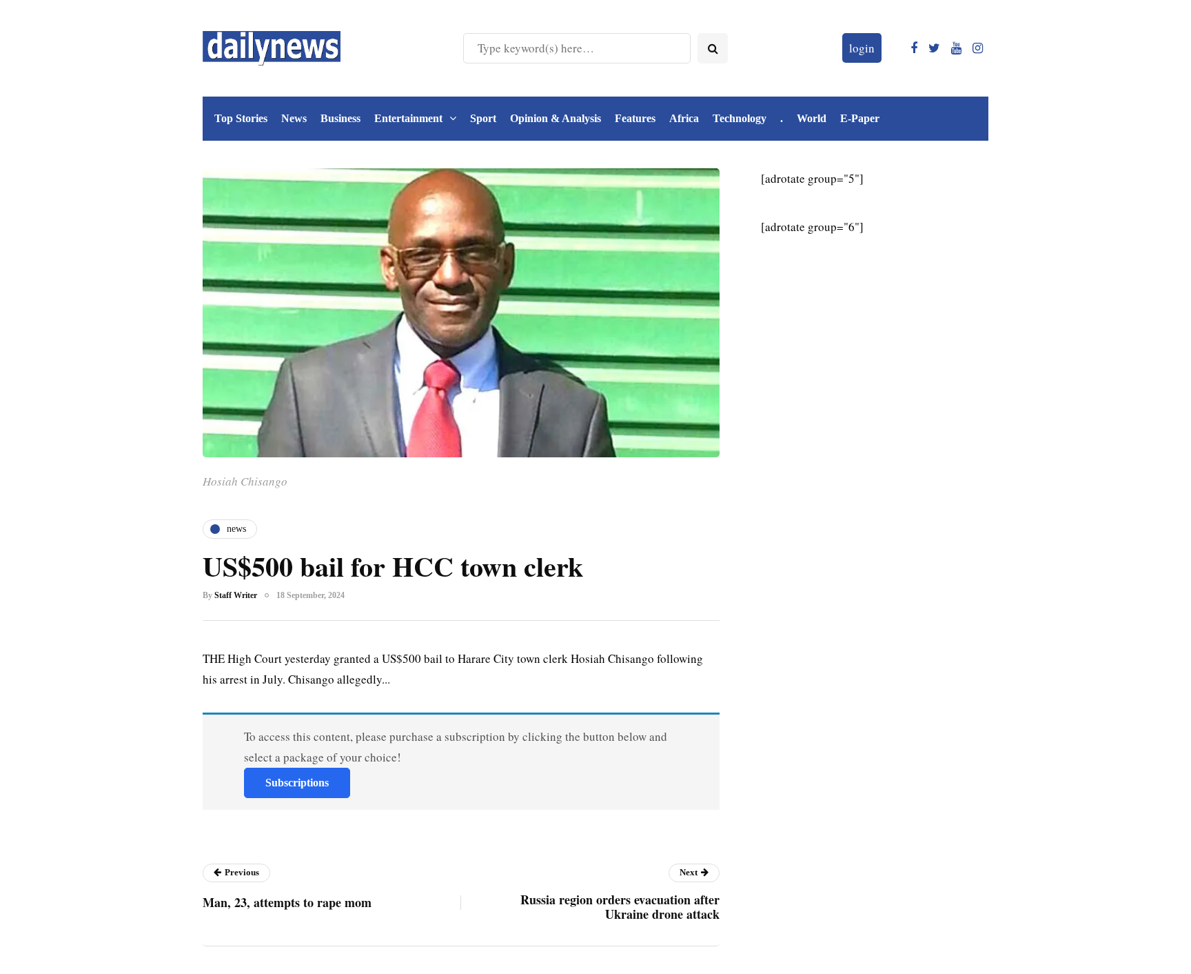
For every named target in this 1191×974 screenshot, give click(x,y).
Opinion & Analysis (555, 118)
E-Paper (859, 118)
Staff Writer (235, 595)
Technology (739, 118)
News (294, 118)
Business (340, 118)
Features (635, 118)
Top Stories (240, 118)
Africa (684, 118)
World (811, 118)
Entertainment (408, 118)
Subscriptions (297, 782)
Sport (483, 118)
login (862, 48)
